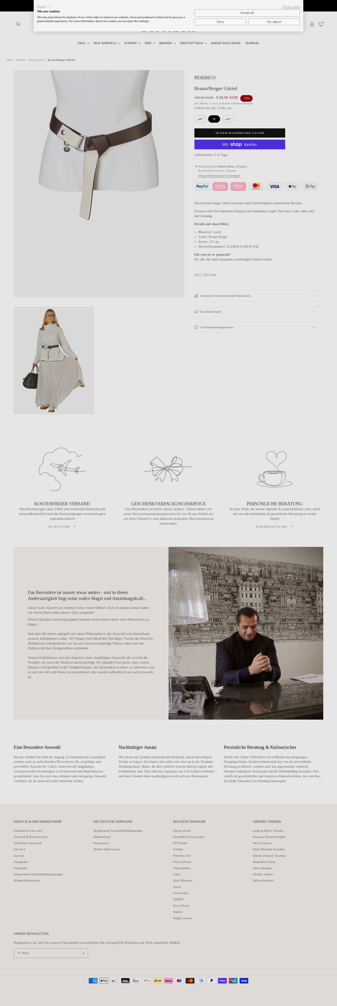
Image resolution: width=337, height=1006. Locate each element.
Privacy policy (291, 7)
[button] (44, 6)
